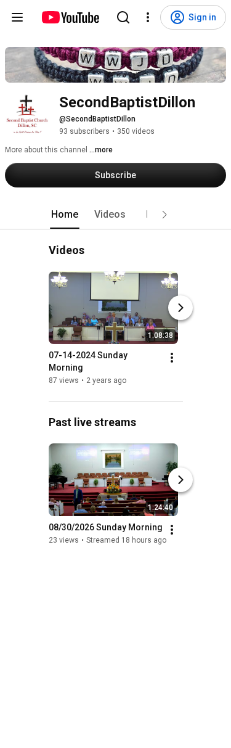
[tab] (64, 214)
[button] (164, 214)
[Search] (123, 17)
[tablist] (116, 214)
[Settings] (147, 17)
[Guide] (17, 17)
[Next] (180, 307)
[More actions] (172, 357)
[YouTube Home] (70, 17)
